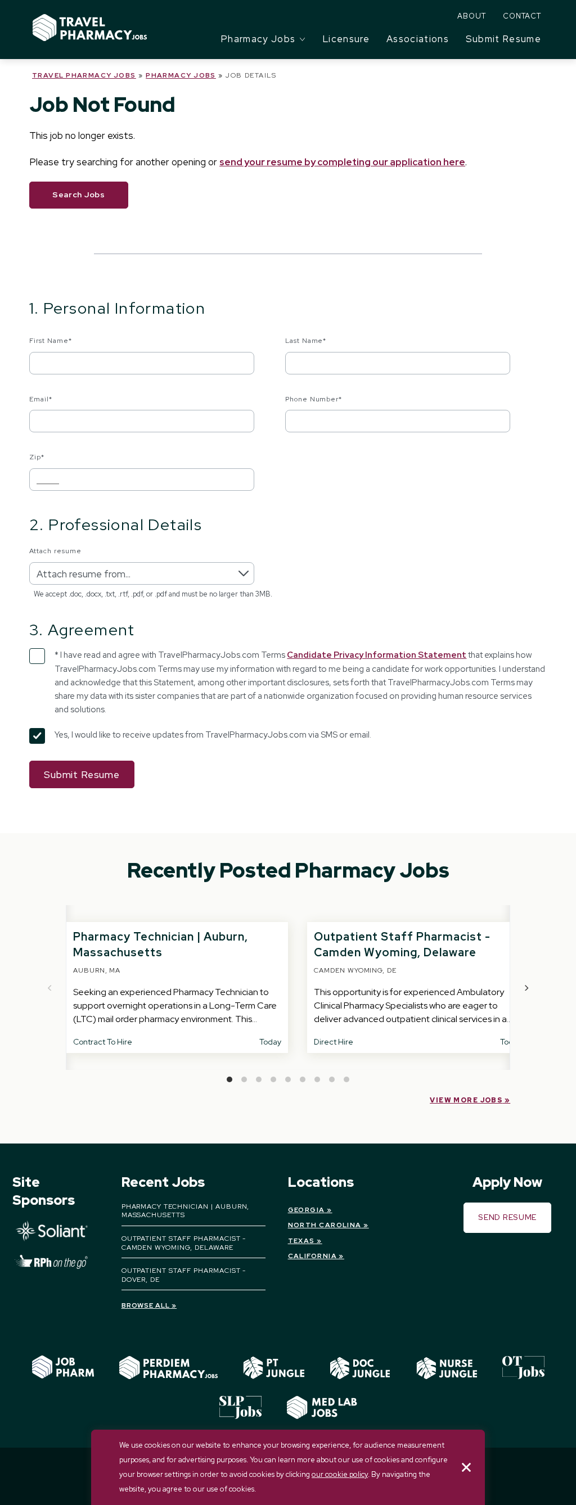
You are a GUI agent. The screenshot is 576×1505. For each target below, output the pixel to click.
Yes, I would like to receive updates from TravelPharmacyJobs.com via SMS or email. (213, 734)
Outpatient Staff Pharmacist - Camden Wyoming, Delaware (184, 1243)
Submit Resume (503, 39)
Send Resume (507, 1217)
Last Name (306, 340)
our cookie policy (340, 1474)
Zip (36, 457)
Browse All (146, 1305)
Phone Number (314, 399)
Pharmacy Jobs (181, 75)
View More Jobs (466, 1100)
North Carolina (325, 1225)
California (312, 1255)
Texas (301, 1240)
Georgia (306, 1209)
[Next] (526, 988)
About (471, 16)
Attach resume (55, 550)
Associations (417, 39)
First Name (50, 340)
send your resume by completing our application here (342, 162)
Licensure (346, 39)
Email (40, 399)
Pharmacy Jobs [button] (258, 39)
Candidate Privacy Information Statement (376, 655)
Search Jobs (78, 194)
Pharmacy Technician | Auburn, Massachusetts (186, 1211)
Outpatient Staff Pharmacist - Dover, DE (184, 1275)
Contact (522, 16)
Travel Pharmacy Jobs (84, 75)
